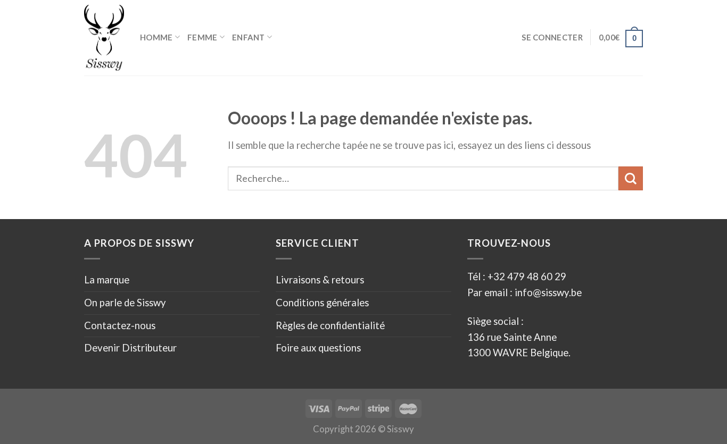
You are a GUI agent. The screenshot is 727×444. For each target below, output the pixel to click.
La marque (106, 280)
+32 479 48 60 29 (527, 276)
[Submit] (630, 178)
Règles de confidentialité (330, 325)
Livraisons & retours (320, 280)
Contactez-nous (119, 325)
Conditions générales (322, 302)
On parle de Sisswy (125, 302)
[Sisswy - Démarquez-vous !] (104, 38)
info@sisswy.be (547, 292)
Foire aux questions (318, 348)
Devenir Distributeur (130, 348)
